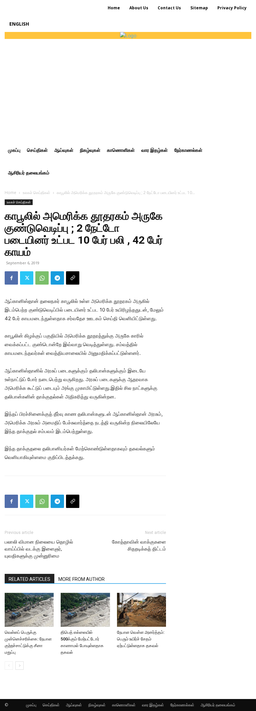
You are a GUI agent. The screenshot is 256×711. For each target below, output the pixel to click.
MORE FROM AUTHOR (81, 579)
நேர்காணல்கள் (182, 705)
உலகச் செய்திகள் (36, 192)
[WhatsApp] (42, 278)
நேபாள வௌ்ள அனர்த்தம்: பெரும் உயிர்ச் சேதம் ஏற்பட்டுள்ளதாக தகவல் (140, 639)
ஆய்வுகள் (74, 705)
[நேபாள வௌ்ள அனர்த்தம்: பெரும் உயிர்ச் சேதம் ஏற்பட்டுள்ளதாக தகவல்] (141, 609)
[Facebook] (11, 278)
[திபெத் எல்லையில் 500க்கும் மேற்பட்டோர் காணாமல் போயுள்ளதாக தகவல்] (85, 609)
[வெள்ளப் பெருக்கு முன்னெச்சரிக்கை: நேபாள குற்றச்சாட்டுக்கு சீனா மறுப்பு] (29, 609)
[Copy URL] (72, 278)
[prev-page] (9, 665)
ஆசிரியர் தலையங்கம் (218, 705)
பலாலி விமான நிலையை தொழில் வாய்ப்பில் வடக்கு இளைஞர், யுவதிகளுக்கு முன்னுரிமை (39, 549)
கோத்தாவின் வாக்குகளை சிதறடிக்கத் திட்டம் (139, 545)
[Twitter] (26, 278)
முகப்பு (31, 705)
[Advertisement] (128, 88)
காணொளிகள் (124, 705)
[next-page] (19, 665)
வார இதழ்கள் (153, 705)
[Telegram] (57, 278)
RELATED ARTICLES (29, 579)
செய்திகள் (51, 705)
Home (10, 192)
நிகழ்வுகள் (97, 705)
